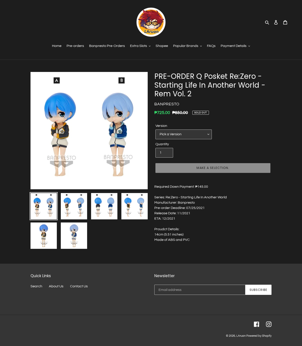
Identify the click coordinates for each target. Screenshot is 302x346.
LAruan (241, 335)
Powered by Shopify (258, 335)
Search (36, 286)
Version (161, 126)
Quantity (162, 144)
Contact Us (79, 286)
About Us (56, 286)
